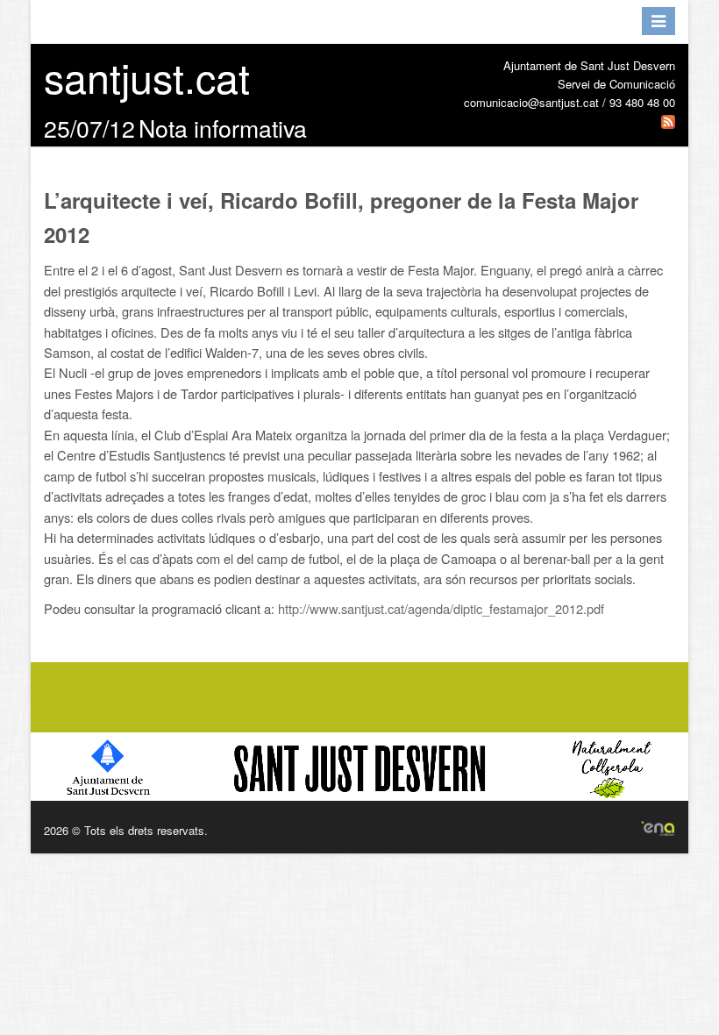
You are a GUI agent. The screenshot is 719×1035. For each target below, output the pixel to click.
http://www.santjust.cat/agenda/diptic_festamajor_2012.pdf (441, 608)
